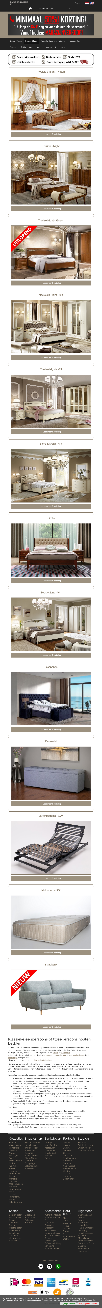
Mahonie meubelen (13, 1180)
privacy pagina (71, 1300)
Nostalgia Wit (31, 1145)
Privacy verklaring (51, 1260)
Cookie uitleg (84, 1300)
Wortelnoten (69, 1236)
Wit (64, 1233)
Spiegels (48, 1238)
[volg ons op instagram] (51, 1267)
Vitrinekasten (15, 1238)
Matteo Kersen (16, 1184)
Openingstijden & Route (44, 8)
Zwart (66, 1239)
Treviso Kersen (31, 1148)
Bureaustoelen (84, 1148)
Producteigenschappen (88, 1241)
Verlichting (49, 1246)
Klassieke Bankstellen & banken (53, 41)
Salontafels (30, 1217)
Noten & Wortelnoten (15, 1187)
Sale (56, 47)
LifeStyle (49, 1142)
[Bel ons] (60, 1267)
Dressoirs (13, 1225)
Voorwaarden (84, 1248)
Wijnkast (13, 1241)
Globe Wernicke (13, 1164)
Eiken (65, 1218)
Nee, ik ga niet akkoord (88, 1304)
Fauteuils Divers (75, 41)
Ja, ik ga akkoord (68, 1304)
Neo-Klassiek (51, 1145)
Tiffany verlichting (53, 1243)
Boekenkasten (15, 1215)
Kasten (31, 47)
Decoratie (49, 1225)
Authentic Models (53, 1215)
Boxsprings (30, 1163)
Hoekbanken (50, 1150)
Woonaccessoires (44, 47)
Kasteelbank (50, 1148)
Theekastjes (50, 1241)
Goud (65, 1221)
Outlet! (48, 1158)
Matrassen (29, 1168)
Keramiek (67, 1223)
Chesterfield (50, 1153)
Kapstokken (50, 1230)
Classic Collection (67, 1154)
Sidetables (29, 1220)
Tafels (23, 47)
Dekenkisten (68, 1179)
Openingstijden (85, 1215)
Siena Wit (29, 1153)
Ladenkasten (15, 1230)
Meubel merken (85, 1238)
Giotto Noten (31, 1158)
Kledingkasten (15, 1228)
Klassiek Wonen (16, 41)
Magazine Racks (52, 1233)
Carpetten (49, 1222)
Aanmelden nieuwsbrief (83, 1223)
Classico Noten (13, 1151)
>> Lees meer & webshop (51, 878)
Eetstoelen (14, 47)
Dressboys (49, 1228)
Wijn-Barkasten (52, 1248)
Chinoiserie (14, 1148)
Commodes (14, 1222)
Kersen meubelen (13, 1169)
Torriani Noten (31, 1155)
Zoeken (78, 3)
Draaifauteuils (69, 1158)
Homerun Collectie (67, 1162)
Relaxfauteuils (69, 1168)
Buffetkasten (15, 1217)
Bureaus (13, 1220)
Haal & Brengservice (87, 1228)
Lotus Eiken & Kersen (15, 1174)
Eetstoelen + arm (85, 1145)
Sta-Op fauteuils (67, 1172)
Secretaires (14, 1233)
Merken (64, 47)
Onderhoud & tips (86, 1243)
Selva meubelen (13, 1193)
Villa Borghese (15, 1202)
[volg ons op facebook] (42, 1267)
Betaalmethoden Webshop (86, 1234)
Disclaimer (83, 1251)
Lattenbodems (32, 1166)
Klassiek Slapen (31, 41)
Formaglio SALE (13, 1156)
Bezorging (82, 1230)
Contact (60, 8)
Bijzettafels (30, 1215)
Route (81, 1220)
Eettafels (29, 1222)
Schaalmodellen (52, 1235)
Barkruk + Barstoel (86, 1150)
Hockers (48, 1155)
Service (69, 8)
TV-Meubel (14, 1235)
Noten (66, 1231)
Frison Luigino (15, 1161)
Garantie (82, 1246)
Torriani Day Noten (14, 1198)
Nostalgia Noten (32, 1142)
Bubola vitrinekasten (15, 1143)
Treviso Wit (30, 1150)
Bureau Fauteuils (67, 1149)
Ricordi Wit (30, 1161)
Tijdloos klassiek (66, 1143)
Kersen (66, 1226)
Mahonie (67, 1228)
